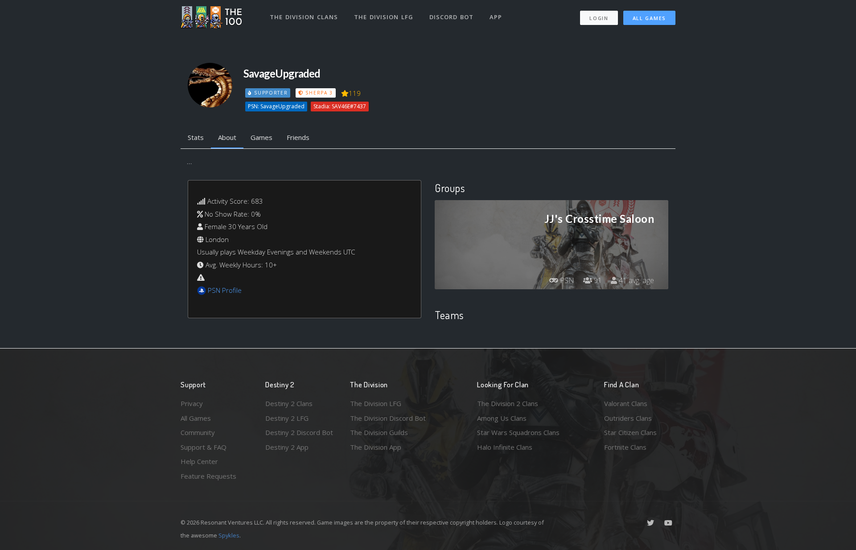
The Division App (375, 447)
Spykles (228, 535)
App (496, 17)
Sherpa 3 (318, 93)
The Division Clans (304, 17)
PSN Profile (225, 290)
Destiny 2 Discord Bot (299, 432)
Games (261, 137)
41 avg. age (635, 280)
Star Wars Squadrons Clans (518, 432)
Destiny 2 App (287, 447)
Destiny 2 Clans (289, 403)
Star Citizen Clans (630, 432)
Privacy (192, 403)
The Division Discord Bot (388, 418)
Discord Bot (451, 17)
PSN (566, 280)
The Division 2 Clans (507, 403)
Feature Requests (208, 476)
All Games (649, 18)
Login (599, 18)
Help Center (199, 461)
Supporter (270, 93)
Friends (298, 137)
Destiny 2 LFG (287, 418)
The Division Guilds (379, 432)
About (227, 137)
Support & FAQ (203, 447)
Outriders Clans (628, 418)
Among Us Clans (502, 418)
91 (597, 280)
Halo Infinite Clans (504, 447)
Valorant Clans (625, 403)
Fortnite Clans (625, 447)
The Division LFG (383, 17)
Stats (196, 137)
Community (198, 432)
